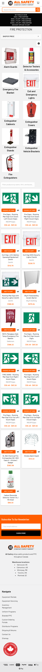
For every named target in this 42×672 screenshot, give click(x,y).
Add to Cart (8, 251)
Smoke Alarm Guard (31, 456)
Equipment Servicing (10, 601)
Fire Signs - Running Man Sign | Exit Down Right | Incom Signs (31, 216)
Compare (18, 210)
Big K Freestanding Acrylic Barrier (31, 296)
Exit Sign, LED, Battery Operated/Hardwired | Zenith (10, 257)
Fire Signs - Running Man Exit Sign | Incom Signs (31, 336)
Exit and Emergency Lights (31, 94)
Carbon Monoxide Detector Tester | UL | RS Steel (10, 497)
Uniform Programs (9, 612)
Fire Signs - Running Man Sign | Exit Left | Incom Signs (31, 377)
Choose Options (8, 210)
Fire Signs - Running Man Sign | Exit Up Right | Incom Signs (31, 417)
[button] (38, 43)
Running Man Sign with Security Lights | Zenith (10, 296)
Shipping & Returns (9, 630)
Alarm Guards (10, 66)
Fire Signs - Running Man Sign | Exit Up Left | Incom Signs (10, 417)
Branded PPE (7, 616)
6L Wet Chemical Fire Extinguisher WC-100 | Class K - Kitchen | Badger (10, 459)
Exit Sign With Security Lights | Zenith (31, 256)
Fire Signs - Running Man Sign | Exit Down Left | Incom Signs (10, 216)
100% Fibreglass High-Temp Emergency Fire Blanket (10, 336)
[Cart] (38, 2)
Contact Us (6, 634)
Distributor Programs (10, 626)
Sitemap (5, 638)
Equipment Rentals (9, 597)
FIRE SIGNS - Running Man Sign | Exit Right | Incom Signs (10, 377)
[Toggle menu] (3, 3)
